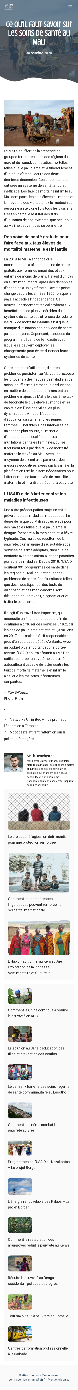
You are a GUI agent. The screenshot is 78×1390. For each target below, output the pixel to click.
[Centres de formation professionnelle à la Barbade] (20, 1339)
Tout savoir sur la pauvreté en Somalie (38, 1316)
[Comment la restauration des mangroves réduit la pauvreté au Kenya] (20, 1230)
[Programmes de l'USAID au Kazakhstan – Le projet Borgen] (20, 1152)
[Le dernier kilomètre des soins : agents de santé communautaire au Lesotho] (20, 1077)
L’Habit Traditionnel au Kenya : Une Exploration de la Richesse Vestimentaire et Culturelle (35, 967)
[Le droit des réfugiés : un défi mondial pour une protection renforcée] (39, 827)
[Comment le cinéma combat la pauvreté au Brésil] (20, 1115)
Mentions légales (58, 1379)
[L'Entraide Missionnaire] (9, 7)
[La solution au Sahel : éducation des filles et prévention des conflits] (20, 1039)
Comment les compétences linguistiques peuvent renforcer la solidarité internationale (34, 904)
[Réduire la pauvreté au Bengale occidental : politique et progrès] (20, 1268)
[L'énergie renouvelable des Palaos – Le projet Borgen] (20, 1192)
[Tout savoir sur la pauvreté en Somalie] (20, 1307)
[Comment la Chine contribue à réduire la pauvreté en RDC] (20, 1001)
